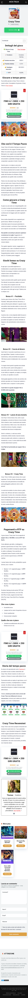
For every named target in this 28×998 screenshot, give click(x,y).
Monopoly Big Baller (21, 841)
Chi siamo (20, 993)
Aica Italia (14, 2)
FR (16, 989)
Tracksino (21, 669)
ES (20, 989)
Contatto (23, 994)
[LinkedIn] (14, 814)
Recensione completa (15, 116)
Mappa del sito (16, 994)
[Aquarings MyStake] (7, 838)
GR (15, 990)
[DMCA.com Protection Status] (5, 980)
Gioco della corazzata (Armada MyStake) (7, 868)
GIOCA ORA (13, 30)
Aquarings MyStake (7, 841)
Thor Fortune (9, 85)
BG (18, 989)
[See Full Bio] (21, 811)
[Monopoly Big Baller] (21, 838)
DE (21, 989)
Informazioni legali (7, 994)
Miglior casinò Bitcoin (11, 993)
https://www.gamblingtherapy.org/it (10, 967)
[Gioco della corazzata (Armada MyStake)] (7, 863)
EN (23, 989)
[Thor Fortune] (14, 97)
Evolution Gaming (14, 24)
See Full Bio (17, 810)
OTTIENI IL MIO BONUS (14, 114)
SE (12, 990)
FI (25, 989)
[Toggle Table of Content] (23, 41)
